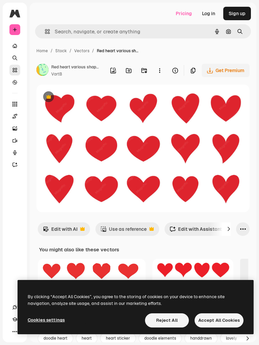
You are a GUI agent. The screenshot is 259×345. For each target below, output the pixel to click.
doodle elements (160, 338)
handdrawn (201, 338)
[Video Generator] (14, 140)
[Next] (229, 229)
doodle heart (55, 338)
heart (87, 338)
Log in (208, 13)
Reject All (167, 320)
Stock (61, 51)
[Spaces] (14, 116)
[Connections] (14, 307)
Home (42, 51)
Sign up (237, 13)
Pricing (184, 13)
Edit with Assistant (196, 231)
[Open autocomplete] (44, 31)
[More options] (159, 70)
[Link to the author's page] (42, 71)
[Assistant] (14, 164)
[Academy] (14, 319)
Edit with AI (60, 231)
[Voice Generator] (14, 152)
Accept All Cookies (219, 320)
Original (79, 97)
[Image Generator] (14, 128)
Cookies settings (46, 320)
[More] (14, 331)
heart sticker (118, 338)
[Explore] (14, 82)
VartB (56, 74)
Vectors (81, 51)
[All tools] (14, 104)
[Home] (14, 45)
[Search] (14, 58)
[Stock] (14, 70)
